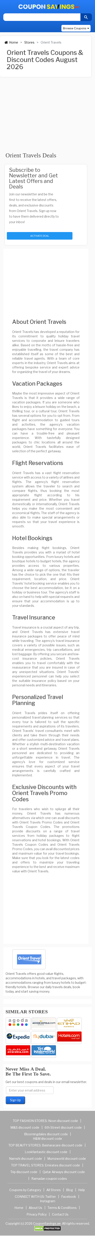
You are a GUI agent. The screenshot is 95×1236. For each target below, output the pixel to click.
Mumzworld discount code (66, 1158)
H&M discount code (47, 1138)
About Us (35, 1208)
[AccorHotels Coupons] (43, 1024)
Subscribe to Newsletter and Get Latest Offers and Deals (33, 178)
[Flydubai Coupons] (43, 1037)
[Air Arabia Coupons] (18, 1051)
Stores (29, 42)
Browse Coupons (74, 28)
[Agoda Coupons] (18, 1024)
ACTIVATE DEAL (39, 235)
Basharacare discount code (62, 1145)
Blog (69, 1190)
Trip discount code (23, 1172)
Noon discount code (63, 1121)
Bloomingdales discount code (46, 1134)
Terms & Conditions (62, 1208)
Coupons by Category (25, 1190)
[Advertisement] (46, 112)
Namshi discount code (25, 1158)
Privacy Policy (37, 1214)
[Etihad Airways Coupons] (69, 1024)
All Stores (53, 1190)
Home (13, 42)
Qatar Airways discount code (64, 1172)
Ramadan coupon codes (49, 1178)
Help (81, 1190)
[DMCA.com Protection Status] (47, 1228)
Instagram (47, 1201)
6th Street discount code (63, 1127)
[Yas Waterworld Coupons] (43, 1051)
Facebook (68, 1196)
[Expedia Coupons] (18, 1037)
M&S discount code (24, 1127)
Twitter (50, 1196)
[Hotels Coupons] (69, 1037)
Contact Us (60, 1214)
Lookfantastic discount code (46, 1152)
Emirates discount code (62, 1165)
